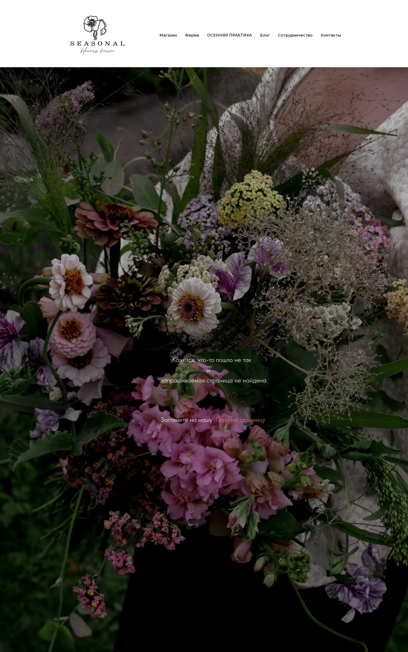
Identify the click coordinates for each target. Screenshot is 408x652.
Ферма (192, 35)
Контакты (331, 35)
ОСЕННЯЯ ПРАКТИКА (229, 35)
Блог (265, 35)
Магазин (168, 35)
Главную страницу (240, 419)
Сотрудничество (295, 35)
